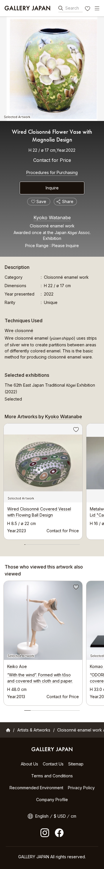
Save (75, 430)
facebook (59, 832)
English (42, 816)
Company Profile (52, 799)
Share (67, 201)
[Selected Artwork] (52, 69)
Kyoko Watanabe (52, 217)
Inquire (52, 187)
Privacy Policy (81, 787)
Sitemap (75, 763)
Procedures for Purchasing (52, 172)
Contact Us (53, 763)
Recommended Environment (36, 787)
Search (72, 8)
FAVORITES (88, 9)
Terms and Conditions (52, 775)
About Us (29, 763)
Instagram (44, 832)
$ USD (60, 816)
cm (73, 816)
